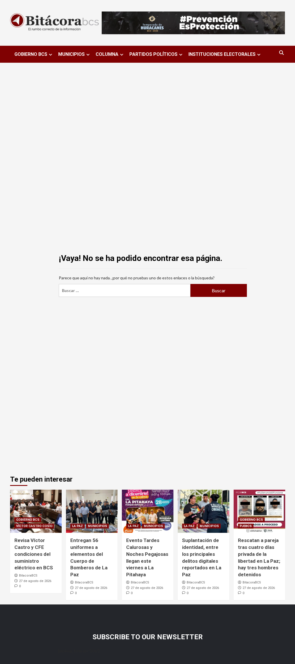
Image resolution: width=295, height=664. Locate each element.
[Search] (281, 53)
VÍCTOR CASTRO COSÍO (34, 526)
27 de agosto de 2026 (35, 581)
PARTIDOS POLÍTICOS (153, 54)
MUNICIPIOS (71, 54)
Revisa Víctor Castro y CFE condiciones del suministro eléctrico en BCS (33, 553)
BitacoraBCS (28, 575)
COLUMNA (107, 54)
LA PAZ (77, 526)
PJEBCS (246, 526)
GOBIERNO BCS (30, 54)
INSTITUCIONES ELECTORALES (222, 54)
